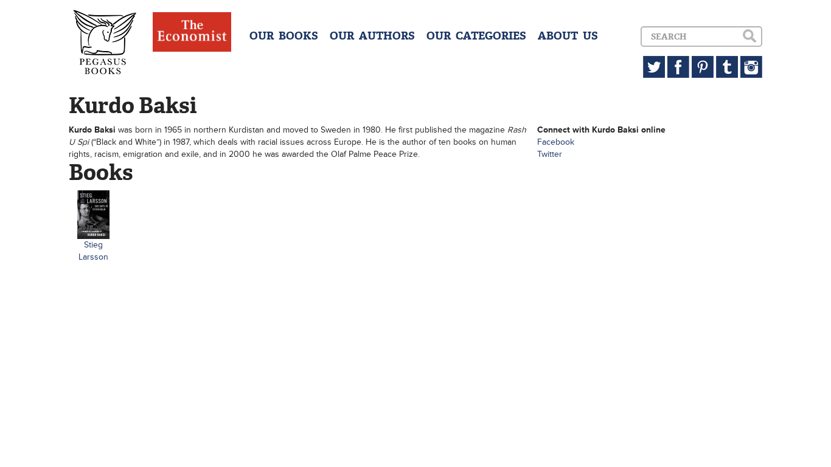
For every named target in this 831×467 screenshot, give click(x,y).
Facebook (555, 142)
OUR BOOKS (283, 36)
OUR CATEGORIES (476, 36)
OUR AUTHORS (372, 36)
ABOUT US (568, 36)
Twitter (549, 154)
